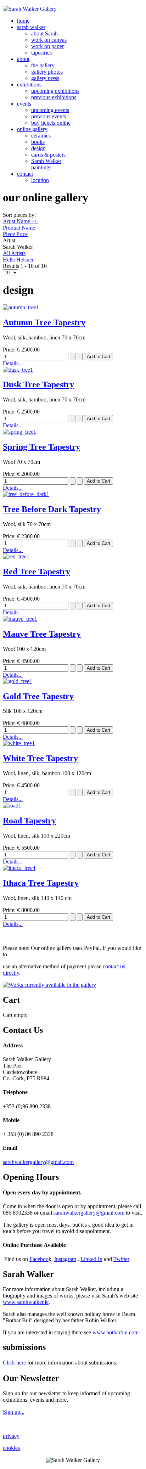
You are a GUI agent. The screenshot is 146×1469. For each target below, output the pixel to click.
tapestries (41, 53)
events (24, 104)
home (23, 21)
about (23, 59)
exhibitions (29, 84)
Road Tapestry (29, 820)
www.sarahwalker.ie (26, 1302)
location (40, 180)
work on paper (47, 46)
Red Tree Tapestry (36, 571)
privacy (11, 1436)
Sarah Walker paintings (46, 164)
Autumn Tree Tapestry (44, 322)
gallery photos (47, 72)
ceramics (41, 136)
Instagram (65, 1259)
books (38, 142)
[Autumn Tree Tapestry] (21, 307)
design (38, 148)
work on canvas (49, 40)
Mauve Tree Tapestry (42, 633)
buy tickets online (51, 123)
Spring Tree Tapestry (41, 446)
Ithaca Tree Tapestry (41, 883)
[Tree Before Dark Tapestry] (26, 494)
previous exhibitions (53, 97)
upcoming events (50, 110)
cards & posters (48, 155)
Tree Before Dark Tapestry (52, 509)
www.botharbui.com (115, 1332)
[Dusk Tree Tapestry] (18, 370)
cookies (11, 1448)
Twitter (121, 1259)
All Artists (14, 253)
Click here (14, 1363)
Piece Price (15, 234)
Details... (13, 363)
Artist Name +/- (20, 221)
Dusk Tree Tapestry (38, 384)
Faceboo (39, 1259)
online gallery (32, 129)
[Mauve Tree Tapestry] (20, 619)
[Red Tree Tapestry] (16, 556)
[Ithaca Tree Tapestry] (19, 868)
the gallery (43, 65)
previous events (48, 116)
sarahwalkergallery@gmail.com (38, 1162)
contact (25, 174)
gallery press (45, 78)
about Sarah (44, 33)
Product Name (19, 228)
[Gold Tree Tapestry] (17, 681)
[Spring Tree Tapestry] (19, 432)
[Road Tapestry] (12, 806)
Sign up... (13, 1412)
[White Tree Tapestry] (19, 743)
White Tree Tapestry (40, 758)
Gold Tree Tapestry (38, 696)
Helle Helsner (18, 260)
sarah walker (31, 27)
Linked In (91, 1259)
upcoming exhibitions (55, 91)
